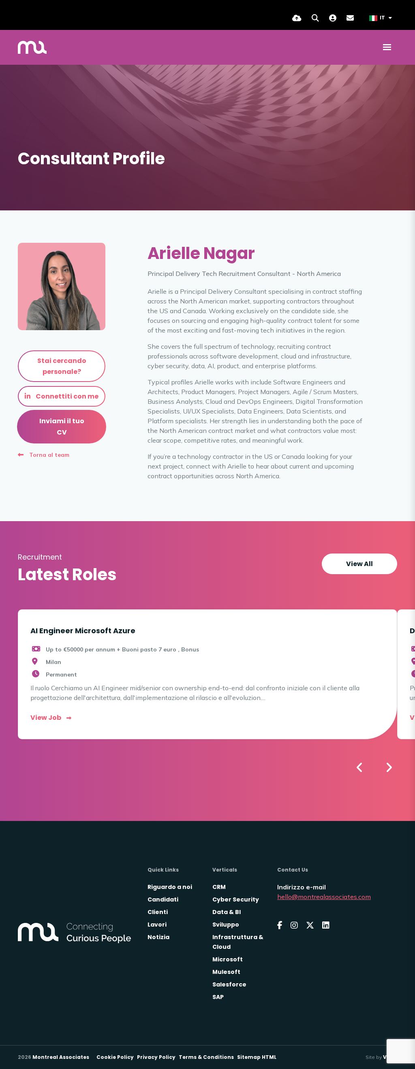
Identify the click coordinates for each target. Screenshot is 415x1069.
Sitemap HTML (256, 1057)
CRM (219, 887)
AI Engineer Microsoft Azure (82, 631)
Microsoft (227, 959)
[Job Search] (315, 18)
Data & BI (226, 912)
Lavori (157, 925)
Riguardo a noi (170, 887)
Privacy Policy (156, 1057)
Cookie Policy (115, 1057)
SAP (218, 997)
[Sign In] (332, 18)
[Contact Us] (350, 18)
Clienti (158, 912)
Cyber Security (235, 899)
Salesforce (229, 984)
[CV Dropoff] (297, 18)
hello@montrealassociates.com (324, 897)
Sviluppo (225, 925)
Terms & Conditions (206, 1057)
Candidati (163, 899)
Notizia (158, 937)
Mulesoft (226, 972)
